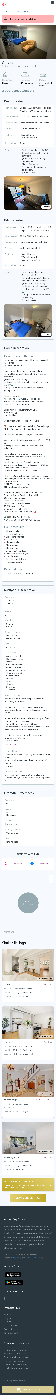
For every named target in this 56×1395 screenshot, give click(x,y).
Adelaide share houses (16, 1368)
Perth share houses (14, 1360)
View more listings (28, 1197)
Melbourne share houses (17, 1353)
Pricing (7, 1321)
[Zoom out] (51, 881)
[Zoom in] (51, 877)
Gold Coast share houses (17, 1364)
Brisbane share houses (16, 1357)
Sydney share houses (15, 1349)
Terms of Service (32, 1257)
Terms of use (11, 1332)
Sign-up (8, 1314)
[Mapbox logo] (8, 931)
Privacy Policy (15, 1257)
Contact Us (10, 1329)
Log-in (7, 1318)
